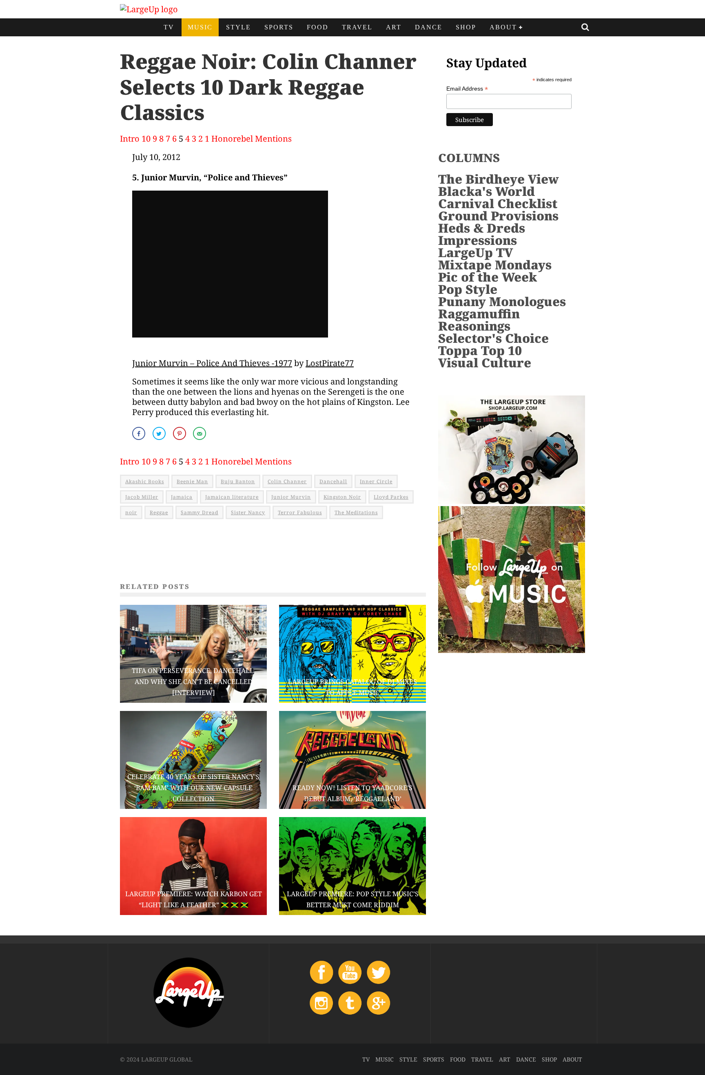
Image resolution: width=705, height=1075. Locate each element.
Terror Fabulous (300, 512)
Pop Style (467, 289)
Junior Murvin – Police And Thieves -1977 (212, 363)
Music (200, 27)
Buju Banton (238, 481)
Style (238, 27)
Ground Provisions (498, 215)
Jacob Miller (141, 496)
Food (317, 27)
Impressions (477, 240)
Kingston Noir (342, 496)
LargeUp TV (475, 252)
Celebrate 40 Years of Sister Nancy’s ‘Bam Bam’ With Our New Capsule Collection (193, 787)
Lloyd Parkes (391, 496)
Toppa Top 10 (480, 350)
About (503, 27)
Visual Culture (484, 362)
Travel (357, 27)
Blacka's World (486, 191)
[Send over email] (200, 433)
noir (131, 512)
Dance (428, 27)
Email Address (467, 89)
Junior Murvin (291, 496)
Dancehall (333, 481)
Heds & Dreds (481, 228)
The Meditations (356, 512)
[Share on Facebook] (139, 433)
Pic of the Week (487, 277)
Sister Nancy (248, 512)
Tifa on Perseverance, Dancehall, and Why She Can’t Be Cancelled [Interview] (193, 681)
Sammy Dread (199, 512)
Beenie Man (192, 481)
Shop (466, 27)
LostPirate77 (330, 363)
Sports (278, 27)
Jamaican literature (232, 496)
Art (393, 27)
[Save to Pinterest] (180, 433)
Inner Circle (376, 481)
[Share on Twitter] (160, 433)
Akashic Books (144, 481)
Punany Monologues (502, 301)
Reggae (159, 512)
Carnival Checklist (497, 203)
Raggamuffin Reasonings (479, 319)
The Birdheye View (498, 179)
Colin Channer (287, 481)
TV (169, 27)
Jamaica (182, 496)
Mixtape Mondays (495, 264)
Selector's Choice (493, 338)
